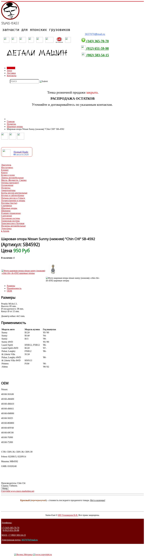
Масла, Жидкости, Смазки (13, 180)
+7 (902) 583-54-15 (17, 535)
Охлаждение (7, 185)
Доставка (11, 73)
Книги (4, 172)
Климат (4, 170)
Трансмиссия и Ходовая (12, 223)
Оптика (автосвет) (10, 183)
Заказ (9, 70)
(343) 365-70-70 (97, 41)
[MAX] (20, 139)
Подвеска (5, 188)
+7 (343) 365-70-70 (10, 528)
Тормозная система (10, 221)
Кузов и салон (8, 175)
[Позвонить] (4, 139)
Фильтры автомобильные (13, 226)
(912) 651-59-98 (97, 48)
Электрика (6, 228)
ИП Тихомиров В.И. (68, 515)
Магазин (11, 68)
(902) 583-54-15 (97, 55)
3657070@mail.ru (29, 540)
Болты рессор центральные (14, 193)
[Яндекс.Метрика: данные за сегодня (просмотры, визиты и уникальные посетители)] (23, 554)
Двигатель (6, 165)
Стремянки (6, 205)
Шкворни (5, 210)
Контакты (11, 75)
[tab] (11, 286)
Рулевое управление (11, 213)
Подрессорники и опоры (13, 200)
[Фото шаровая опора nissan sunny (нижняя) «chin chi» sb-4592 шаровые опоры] (23, 273)
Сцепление (6, 216)
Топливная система (10, 218)
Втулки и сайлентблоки (12, 195)
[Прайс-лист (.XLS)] (6, 156)
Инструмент (7, 167)
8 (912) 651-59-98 (11, 530)
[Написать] (12, 139)
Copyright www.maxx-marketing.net (17, 491)
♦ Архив (5, 231)
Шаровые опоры (9, 208)
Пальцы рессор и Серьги (13, 198)
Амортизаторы (8, 190)
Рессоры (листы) (9, 203)
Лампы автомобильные (12, 177)
